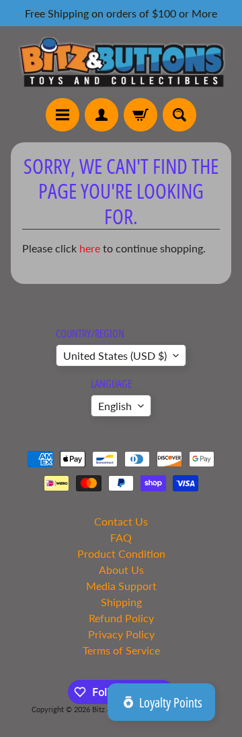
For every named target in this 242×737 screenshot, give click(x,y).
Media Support (121, 585)
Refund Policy (121, 617)
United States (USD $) (115, 355)
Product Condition (121, 553)
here (89, 248)
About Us (121, 569)
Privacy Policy (121, 634)
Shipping (121, 601)
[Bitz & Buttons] (121, 62)
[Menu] (62, 115)
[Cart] (140, 115)
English (115, 405)
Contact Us (121, 521)
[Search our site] (179, 115)
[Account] (101, 115)
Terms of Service (121, 650)
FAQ (121, 537)
